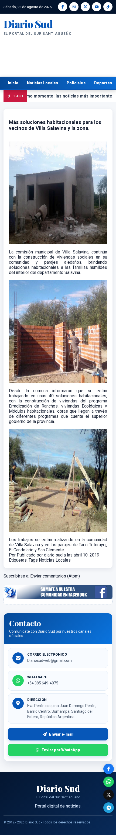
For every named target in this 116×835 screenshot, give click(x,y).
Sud (28, 24)
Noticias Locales (42, 83)
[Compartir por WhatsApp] (108, 782)
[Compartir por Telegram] (108, 807)
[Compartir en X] (108, 794)
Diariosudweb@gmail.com (49, 660)
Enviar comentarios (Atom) (55, 576)
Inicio (13, 83)
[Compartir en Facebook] (108, 769)
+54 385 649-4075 (42, 683)
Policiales (76, 83)
